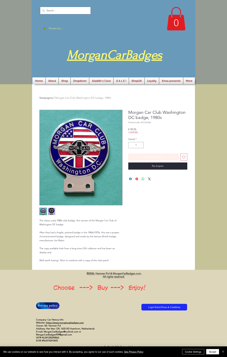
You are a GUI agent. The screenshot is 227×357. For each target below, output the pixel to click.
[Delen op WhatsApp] (143, 179)
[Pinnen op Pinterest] (137, 179)
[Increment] (141, 145)
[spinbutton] (136, 145)
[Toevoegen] (183, 156)
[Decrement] (131, 145)
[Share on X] (149, 179)
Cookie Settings (193, 351)
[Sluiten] (223, 351)
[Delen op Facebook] (130, 179)
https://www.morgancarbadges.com (65, 322)
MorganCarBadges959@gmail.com (54, 334)
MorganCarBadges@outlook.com (61, 331)
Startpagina (46, 97)
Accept (212, 351)
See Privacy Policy (133, 351)
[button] (176, 18)
